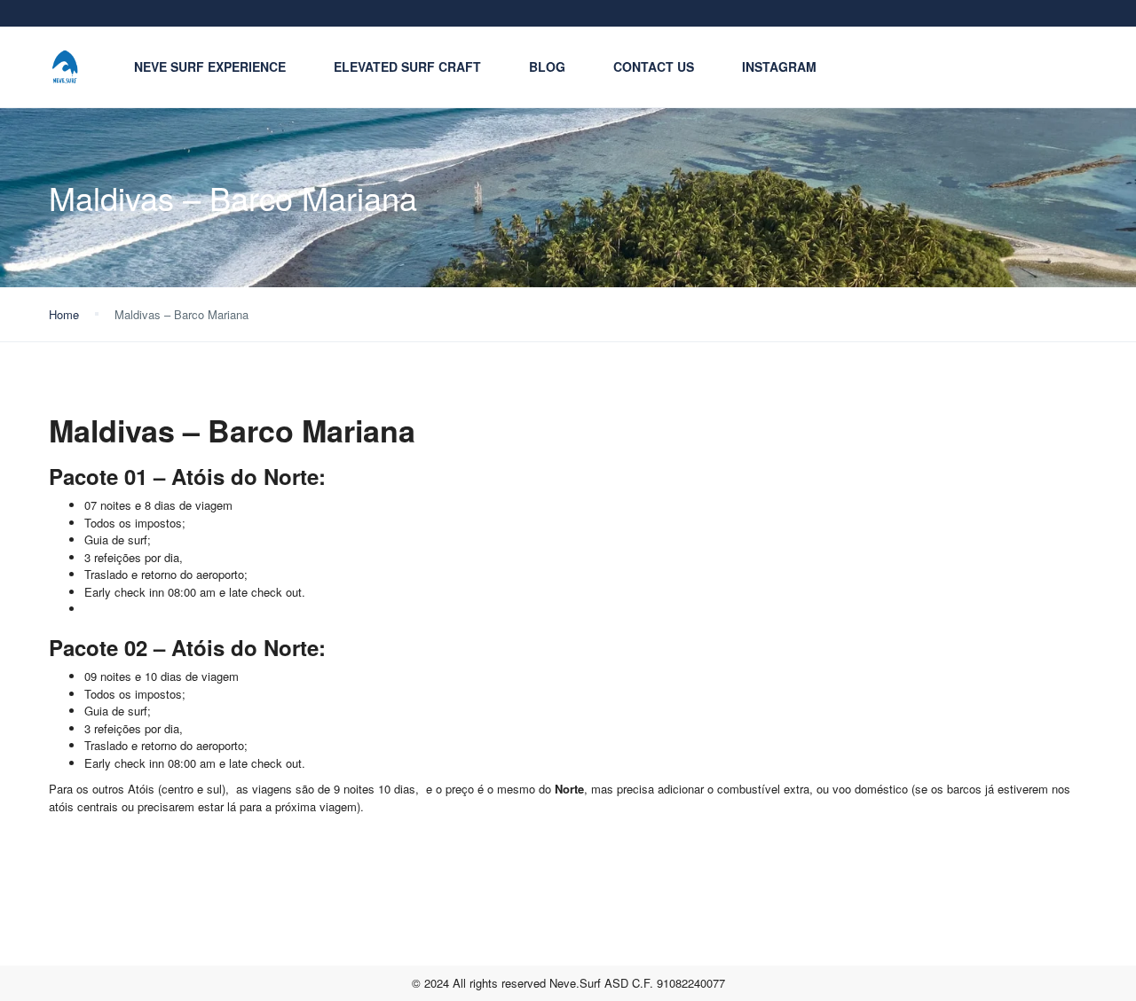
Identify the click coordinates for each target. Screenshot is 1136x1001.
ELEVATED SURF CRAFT (407, 66)
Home (64, 314)
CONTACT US (653, 66)
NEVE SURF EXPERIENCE (210, 66)
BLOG (547, 66)
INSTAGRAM (779, 66)
